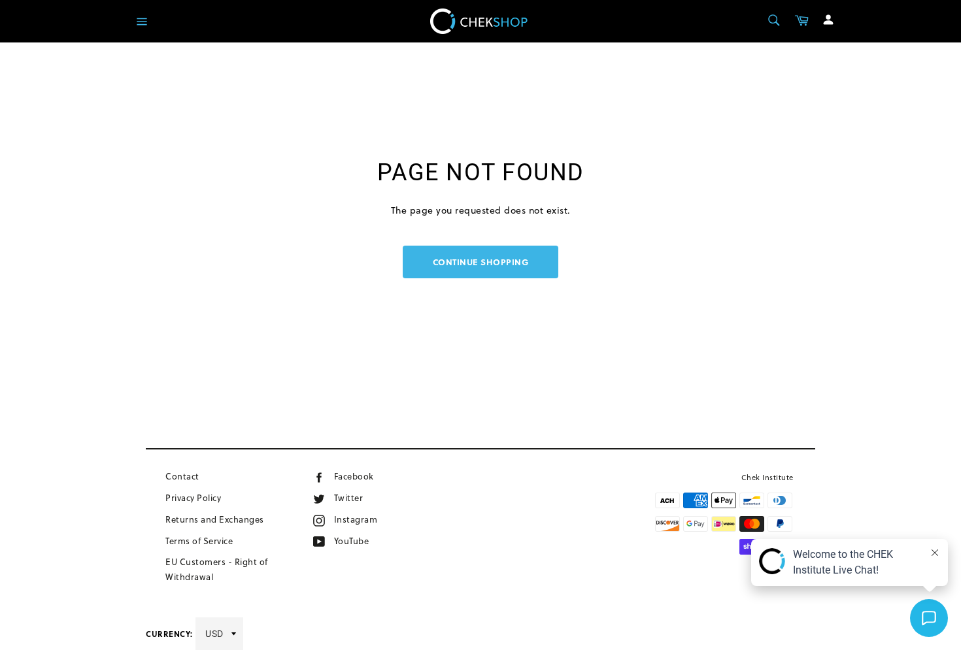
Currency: (169, 634)
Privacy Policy (193, 498)
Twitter (361, 497)
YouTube (367, 540)
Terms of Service (199, 541)
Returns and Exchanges (214, 519)
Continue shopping (481, 261)
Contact (182, 476)
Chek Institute (767, 477)
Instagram (375, 519)
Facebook (372, 476)
